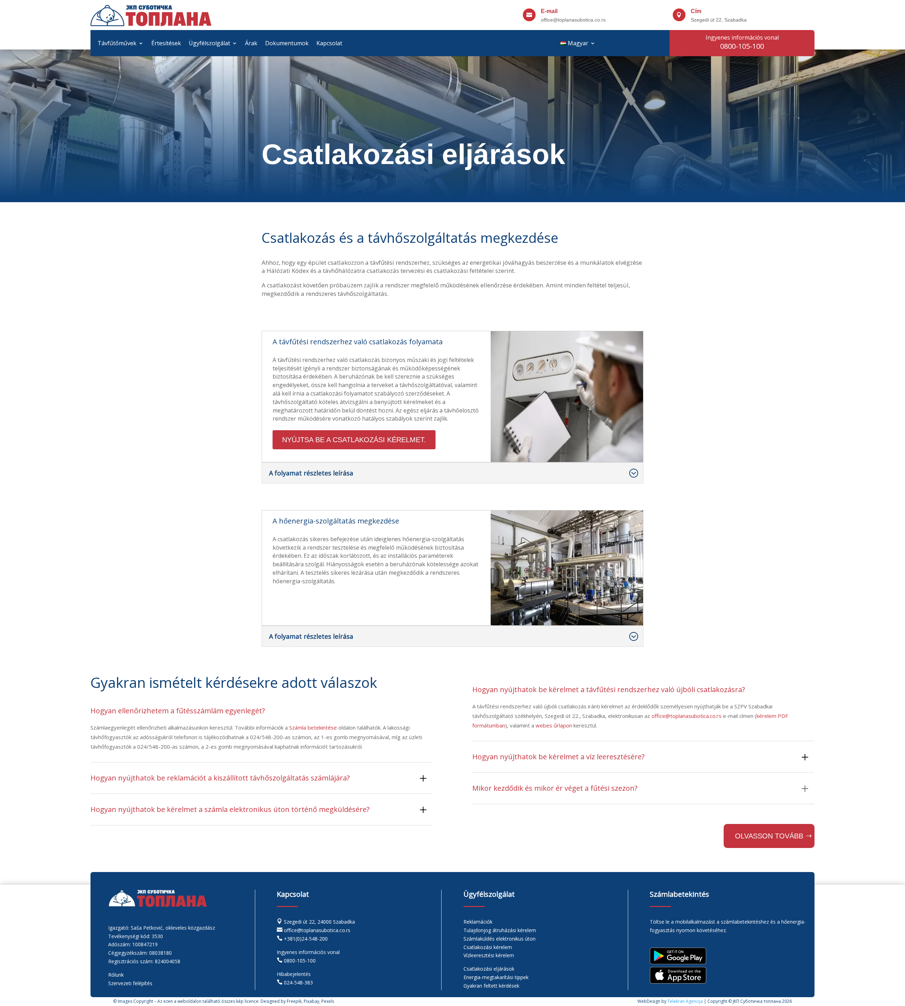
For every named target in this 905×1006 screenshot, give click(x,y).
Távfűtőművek (117, 44)
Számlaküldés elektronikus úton (499, 938)
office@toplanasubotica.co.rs (687, 715)
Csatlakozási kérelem (487, 947)
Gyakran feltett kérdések (491, 985)
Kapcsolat (329, 44)
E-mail (549, 11)
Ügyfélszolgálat (209, 44)
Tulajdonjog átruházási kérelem (499, 930)
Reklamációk (477, 921)
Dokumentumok (287, 44)
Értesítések (166, 44)
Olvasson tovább (769, 836)
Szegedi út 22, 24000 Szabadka (319, 921)
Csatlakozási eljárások (488, 968)
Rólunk (116, 974)
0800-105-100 (300, 960)
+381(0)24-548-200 (306, 938)
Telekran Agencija (685, 1001)
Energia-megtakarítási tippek (496, 977)
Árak (251, 44)
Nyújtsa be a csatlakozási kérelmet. (354, 440)
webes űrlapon (554, 725)
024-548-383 (298, 982)
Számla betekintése (313, 727)
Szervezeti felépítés (130, 983)
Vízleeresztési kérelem (488, 955)
